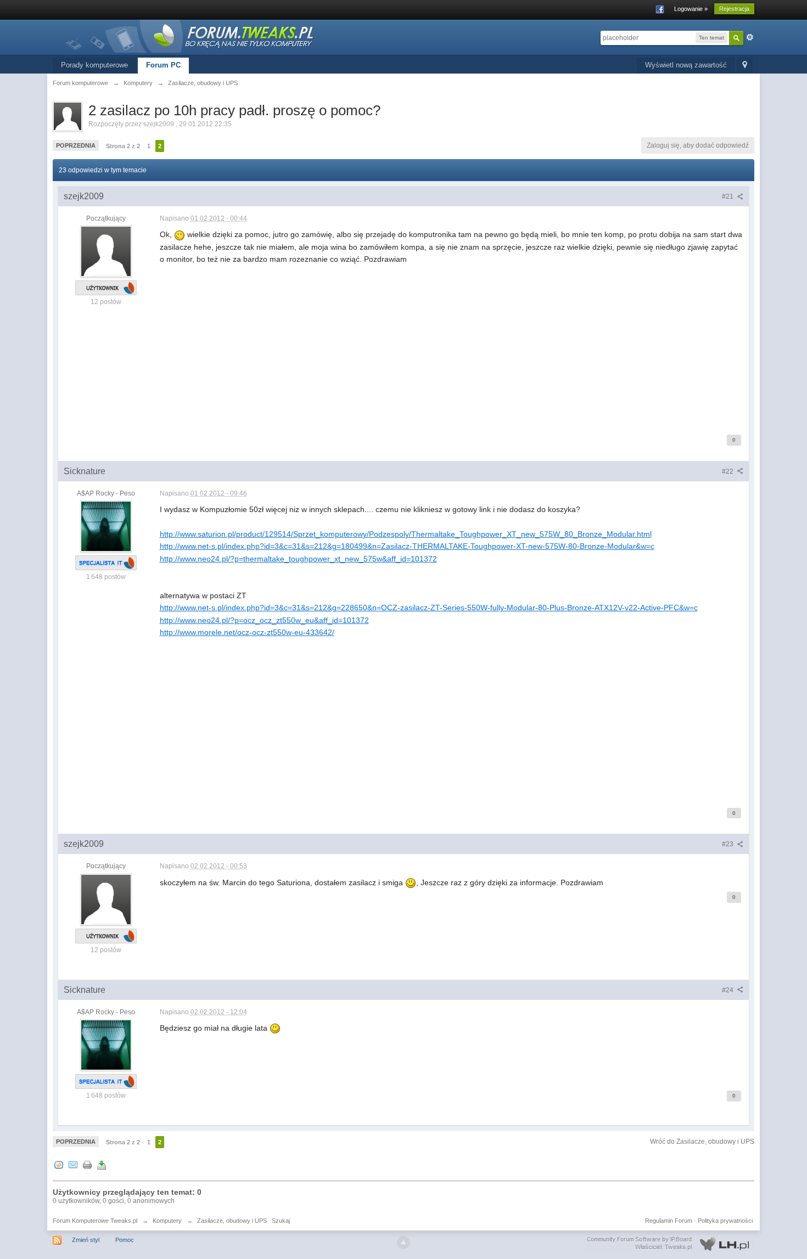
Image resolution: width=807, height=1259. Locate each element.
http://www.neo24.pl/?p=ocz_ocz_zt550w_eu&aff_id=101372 (264, 620)
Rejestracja (734, 8)
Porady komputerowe (94, 65)
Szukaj (281, 1220)
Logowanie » (691, 8)
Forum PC (163, 65)
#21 (728, 196)
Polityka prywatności (725, 1220)
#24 (728, 990)
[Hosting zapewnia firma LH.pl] (670, 1243)
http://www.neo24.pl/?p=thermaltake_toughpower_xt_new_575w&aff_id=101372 (298, 558)
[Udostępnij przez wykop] (58, 1164)
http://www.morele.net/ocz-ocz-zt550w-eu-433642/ (247, 632)
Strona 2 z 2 (123, 146)
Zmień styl (85, 1239)
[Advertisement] (452, 342)
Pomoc (124, 1239)
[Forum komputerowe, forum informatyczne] (190, 35)
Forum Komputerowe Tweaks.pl (95, 1220)
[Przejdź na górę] (403, 1242)
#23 (728, 844)
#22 (728, 471)
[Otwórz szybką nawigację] (745, 66)
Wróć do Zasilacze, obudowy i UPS (702, 1141)
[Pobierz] (101, 1164)
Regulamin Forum (668, 1220)
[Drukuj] (87, 1164)
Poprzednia (76, 145)
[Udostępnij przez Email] (73, 1164)
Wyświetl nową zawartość (686, 65)
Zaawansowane (750, 37)
